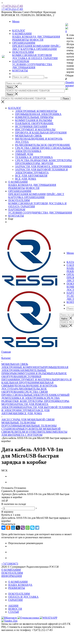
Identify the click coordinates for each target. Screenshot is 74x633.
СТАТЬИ (13, 611)
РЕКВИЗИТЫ (20, 39)
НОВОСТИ (36, 39)
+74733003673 (9, 563)
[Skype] (32, 528)
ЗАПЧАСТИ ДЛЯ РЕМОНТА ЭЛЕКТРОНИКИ (43, 166)
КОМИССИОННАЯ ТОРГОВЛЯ (32, 55)
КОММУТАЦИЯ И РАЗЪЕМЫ (33, 120)
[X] (18, 528)
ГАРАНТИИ (50, 58)
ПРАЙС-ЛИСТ (55, 194)
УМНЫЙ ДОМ (24, 154)
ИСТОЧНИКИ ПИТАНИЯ (31, 126)
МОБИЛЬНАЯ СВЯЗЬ (28, 135)
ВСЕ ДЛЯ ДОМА (25, 178)
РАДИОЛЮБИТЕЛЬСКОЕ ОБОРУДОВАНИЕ (42, 144)
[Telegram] (37, 528)
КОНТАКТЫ (16, 215)
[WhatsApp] (27, 528)
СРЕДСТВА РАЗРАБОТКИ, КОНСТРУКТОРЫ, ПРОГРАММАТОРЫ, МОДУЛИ (43, 162)
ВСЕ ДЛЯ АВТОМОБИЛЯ (31, 175)
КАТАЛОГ (14, 108)
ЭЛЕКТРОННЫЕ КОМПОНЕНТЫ (36, 111)
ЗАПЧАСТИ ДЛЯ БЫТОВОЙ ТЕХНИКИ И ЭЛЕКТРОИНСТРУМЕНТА (41, 171)
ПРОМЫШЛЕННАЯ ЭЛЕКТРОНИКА (38, 114)
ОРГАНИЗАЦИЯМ (19, 191)
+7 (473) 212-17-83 (12, 5)
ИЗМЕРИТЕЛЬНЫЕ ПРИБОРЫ (34, 117)
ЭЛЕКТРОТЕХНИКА (28, 151)
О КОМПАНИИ (18, 181)
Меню (15, 21)
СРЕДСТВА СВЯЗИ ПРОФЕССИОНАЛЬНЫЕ (43, 148)
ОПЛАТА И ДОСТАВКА (23, 596)
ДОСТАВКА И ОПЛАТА (27, 58)
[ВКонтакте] (3, 528)
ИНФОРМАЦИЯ (11, 576)
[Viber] (23, 528)
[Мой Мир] (13, 528)
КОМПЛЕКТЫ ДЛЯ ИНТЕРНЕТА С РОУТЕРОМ (34, 433)
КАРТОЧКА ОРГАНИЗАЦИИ (38, 49)
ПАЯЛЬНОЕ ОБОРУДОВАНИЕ (34, 123)
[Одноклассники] (8, 528)
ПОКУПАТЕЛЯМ (19, 200)
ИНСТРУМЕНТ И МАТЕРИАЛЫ (35, 129)
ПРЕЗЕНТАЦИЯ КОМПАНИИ (31, 45)
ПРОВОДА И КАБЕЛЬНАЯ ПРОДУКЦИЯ (41, 132)
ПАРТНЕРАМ (16, 209)
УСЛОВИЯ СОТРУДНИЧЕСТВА (32, 64)
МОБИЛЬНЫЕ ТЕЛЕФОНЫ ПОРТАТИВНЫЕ (18, 424)
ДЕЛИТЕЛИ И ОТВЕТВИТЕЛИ (29, 431)
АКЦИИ (13, 605)
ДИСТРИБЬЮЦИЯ (48, 36)
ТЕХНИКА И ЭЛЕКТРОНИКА (34, 157)
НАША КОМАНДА (24, 36)
